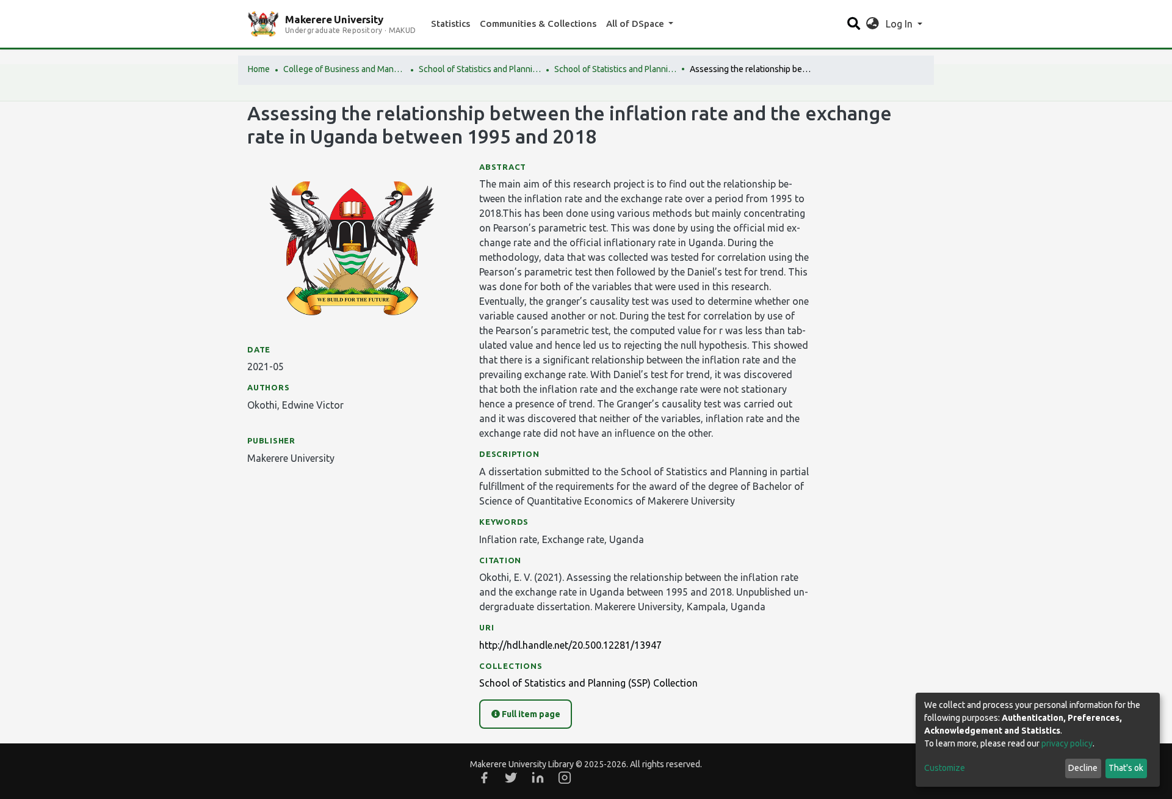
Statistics (450, 23)
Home (259, 69)
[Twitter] (511, 777)
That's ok (1126, 768)
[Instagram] (564, 777)
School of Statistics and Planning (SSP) (480, 69)
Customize (944, 768)
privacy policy (1067, 743)
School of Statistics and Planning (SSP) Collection (615, 69)
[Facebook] (484, 777)
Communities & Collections (538, 23)
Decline (1083, 768)
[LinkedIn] (537, 777)
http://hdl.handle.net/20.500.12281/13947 (570, 645)
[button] (872, 23)
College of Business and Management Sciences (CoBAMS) (344, 69)
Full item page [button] (530, 714)
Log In (900, 23)
